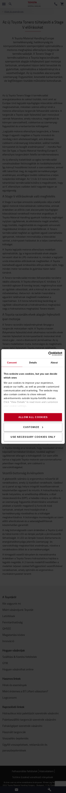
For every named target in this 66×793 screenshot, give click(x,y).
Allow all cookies (33, 417)
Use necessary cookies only (33, 437)
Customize (31, 427)
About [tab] (54, 362)
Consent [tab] (12, 362)
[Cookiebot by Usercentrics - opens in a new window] (48, 354)
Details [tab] (33, 362)
